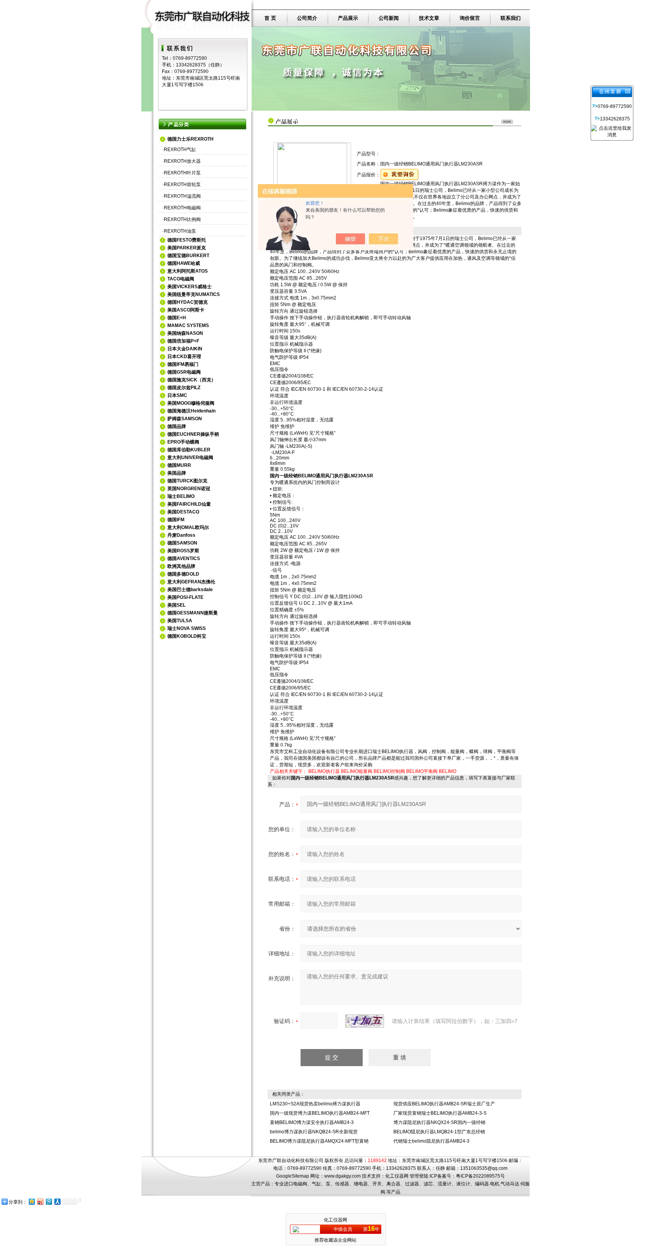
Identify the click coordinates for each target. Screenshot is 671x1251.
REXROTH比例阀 (182, 219)
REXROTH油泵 (180, 231)
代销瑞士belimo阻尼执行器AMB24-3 (431, 1141)
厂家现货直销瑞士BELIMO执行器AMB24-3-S (440, 1113)
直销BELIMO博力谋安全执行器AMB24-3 (312, 1122)
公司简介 (307, 18)
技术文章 (429, 18)
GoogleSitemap (292, 1176)
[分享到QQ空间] (31, 1201)
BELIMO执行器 (324, 771)
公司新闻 (389, 18)
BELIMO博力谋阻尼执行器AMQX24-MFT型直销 (319, 1141)
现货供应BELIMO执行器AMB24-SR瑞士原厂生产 (444, 1104)
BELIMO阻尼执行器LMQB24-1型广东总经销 (439, 1131)
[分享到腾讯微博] (48, 1201)
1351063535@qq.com (484, 1168)
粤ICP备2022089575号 (480, 1176)
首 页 (270, 18)
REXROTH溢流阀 (182, 196)
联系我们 (511, 18)
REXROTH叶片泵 (182, 173)
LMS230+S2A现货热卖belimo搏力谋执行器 (315, 1104)
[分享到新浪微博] (40, 1201)
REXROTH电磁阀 (182, 208)
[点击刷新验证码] (364, 1021)
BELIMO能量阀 (356, 771)
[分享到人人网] (57, 1201)
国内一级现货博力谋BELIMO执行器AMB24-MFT (320, 1113)
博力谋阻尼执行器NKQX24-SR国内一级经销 (439, 1122)
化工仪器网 (397, 1176)
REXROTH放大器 (182, 161)
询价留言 (470, 18)
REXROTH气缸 (180, 149)
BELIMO (447, 771)
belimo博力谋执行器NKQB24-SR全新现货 (314, 1131)
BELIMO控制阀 (389, 771)
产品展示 (348, 18)
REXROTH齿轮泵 (182, 184)
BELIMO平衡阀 (422, 771)
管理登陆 (419, 1176)
